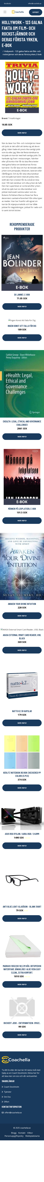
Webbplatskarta (32, 1136)
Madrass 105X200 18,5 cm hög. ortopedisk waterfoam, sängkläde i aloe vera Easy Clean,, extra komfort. (22, 969)
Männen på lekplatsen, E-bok (22, 508)
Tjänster (7, 1092)
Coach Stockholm (11, 1087)
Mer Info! (22, 133)
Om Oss (7, 1097)
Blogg (13, 1133)
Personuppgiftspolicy (14, 1136)
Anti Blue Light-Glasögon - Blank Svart (22, 906)
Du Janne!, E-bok (22, 294)
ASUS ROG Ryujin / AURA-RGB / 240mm (22, 833)
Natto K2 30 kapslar (22, 711)
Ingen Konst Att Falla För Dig (22, 325)
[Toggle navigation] (5, 12)
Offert (35, 12)
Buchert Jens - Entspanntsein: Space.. (22, 1022)
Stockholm (7, 4)
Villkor (30, 1133)
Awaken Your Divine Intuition (22, 603)
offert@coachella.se (34, 4)
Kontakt (21, 1133)
